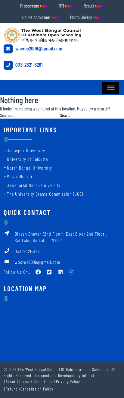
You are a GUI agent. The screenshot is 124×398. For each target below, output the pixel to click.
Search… (7, 115)
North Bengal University (29, 167)
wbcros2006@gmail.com (38, 48)
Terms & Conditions (36, 381)
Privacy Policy (68, 381)
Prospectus (30, 5)
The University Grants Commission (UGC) (45, 194)
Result (89, 5)
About (11, 381)
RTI (62, 5)
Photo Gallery (81, 17)
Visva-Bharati (19, 176)
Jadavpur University (26, 150)
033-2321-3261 (28, 64)
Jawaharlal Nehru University (33, 185)
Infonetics (91, 375)
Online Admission (36, 17)
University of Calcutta (27, 159)
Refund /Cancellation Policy (29, 388)
